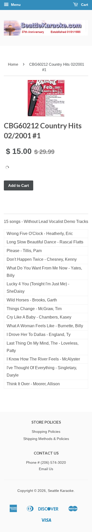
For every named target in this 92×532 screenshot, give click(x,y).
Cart (84, 5)
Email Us (46, 469)
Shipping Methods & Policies (46, 439)
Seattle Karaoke (61, 491)
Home (13, 64)
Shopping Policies (46, 432)
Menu (15, 5)
